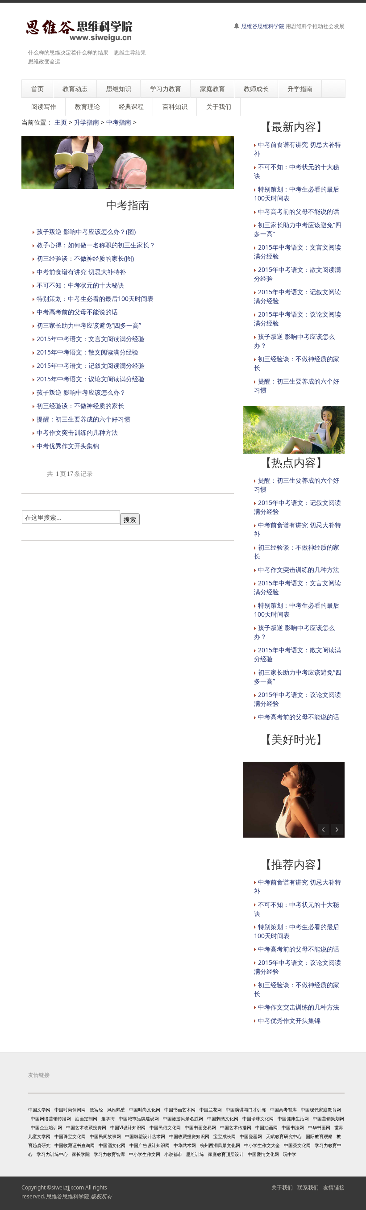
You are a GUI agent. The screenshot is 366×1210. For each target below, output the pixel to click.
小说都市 (173, 1154)
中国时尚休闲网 (70, 1109)
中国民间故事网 (105, 1136)
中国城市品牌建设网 (139, 1118)
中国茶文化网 (297, 1145)
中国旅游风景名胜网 (183, 1118)
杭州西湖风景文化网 (220, 1145)
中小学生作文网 (144, 1154)
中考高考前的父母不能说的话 (77, 312)
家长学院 (81, 1154)
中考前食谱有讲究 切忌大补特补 (81, 271)
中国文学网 (39, 1109)
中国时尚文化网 (144, 1109)
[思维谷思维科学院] (78, 30)
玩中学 (289, 1154)
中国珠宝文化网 (70, 1136)
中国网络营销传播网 (51, 1118)
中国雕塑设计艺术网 (145, 1136)
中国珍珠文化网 (258, 1118)
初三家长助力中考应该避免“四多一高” (89, 325)
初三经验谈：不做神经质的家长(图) (85, 258)
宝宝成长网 (224, 1136)
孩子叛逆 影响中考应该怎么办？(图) (86, 231)
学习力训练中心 (52, 1154)
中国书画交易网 (200, 1127)
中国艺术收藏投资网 (86, 1127)
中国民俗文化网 (165, 1127)
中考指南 (118, 122)
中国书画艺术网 (179, 1109)
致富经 (96, 1109)
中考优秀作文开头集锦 (68, 446)
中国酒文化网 (112, 1145)
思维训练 (195, 1154)
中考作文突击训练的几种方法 (77, 432)
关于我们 (282, 1187)
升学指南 (86, 122)
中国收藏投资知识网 (189, 1136)
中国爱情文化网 (263, 1154)
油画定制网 (86, 1118)
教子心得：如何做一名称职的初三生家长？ (96, 245)
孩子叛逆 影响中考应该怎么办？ (81, 392)
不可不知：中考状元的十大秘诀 (80, 285)
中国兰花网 (211, 1109)
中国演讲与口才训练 (246, 1109)
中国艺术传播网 (235, 1127)
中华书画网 (319, 1127)
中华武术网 (185, 1145)
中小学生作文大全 (262, 1145)
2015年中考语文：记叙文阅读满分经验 (91, 365)
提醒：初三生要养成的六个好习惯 (83, 419)
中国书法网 (293, 1127)
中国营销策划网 (328, 1118)
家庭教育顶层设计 (226, 1154)
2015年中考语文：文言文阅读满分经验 (91, 338)
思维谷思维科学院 (262, 26)
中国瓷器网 (251, 1136)
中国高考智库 (283, 1109)
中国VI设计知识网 (128, 1127)
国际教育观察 (319, 1136)
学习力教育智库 (109, 1154)
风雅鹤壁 (116, 1109)
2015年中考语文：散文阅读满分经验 (87, 352)
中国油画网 (266, 1127)
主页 (60, 122)
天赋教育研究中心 (284, 1136)
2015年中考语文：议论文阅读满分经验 (91, 379)
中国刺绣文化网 (222, 1118)
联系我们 (308, 1187)
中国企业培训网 (46, 1127)
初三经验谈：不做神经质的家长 (80, 405)
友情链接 (334, 1187)
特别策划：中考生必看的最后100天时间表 (95, 298)
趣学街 (108, 1118)
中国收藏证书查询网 (74, 1145)
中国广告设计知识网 (149, 1145)
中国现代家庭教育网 (321, 1109)
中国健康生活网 (293, 1118)
